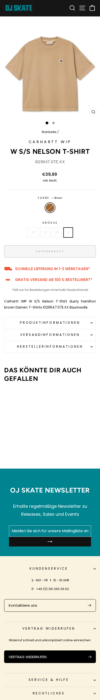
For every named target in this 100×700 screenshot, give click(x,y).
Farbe (50, 198)
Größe (50, 223)
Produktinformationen (50, 322)
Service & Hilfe (49, 680)
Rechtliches (49, 693)
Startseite (49, 132)
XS (33, 232)
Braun (50, 208)
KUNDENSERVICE (49, 568)
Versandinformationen (50, 334)
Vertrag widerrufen (48, 628)
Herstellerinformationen (50, 346)
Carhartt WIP (50, 142)
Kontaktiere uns (23, 605)
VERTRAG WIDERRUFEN (27, 656)
